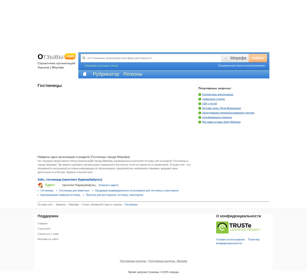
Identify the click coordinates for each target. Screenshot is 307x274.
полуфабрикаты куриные (217, 117)
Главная (42, 223)
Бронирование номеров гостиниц (60, 195)
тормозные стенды (213, 99)
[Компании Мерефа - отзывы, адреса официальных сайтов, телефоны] (84, 74)
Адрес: (50, 185)
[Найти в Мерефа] (84, 58)
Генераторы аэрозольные (217, 94)
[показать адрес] (108, 185)
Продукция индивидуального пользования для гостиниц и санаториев (136, 190)
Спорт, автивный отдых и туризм (101, 204)
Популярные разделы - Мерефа (168, 261)
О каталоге (44, 228)
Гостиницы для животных (74, 190)
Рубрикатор (106, 74)
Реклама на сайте (48, 239)
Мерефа (238, 58)
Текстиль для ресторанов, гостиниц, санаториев (114, 195)
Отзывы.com (45, 204)
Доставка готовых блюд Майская (221, 122)
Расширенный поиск (241, 65)
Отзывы (56, 56)
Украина (61, 204)
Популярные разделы (133, 261)
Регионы (132, 74)
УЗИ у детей (209, 103)
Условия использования (230, 239)
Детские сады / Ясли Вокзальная (221, 108)
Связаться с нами (48, 234)
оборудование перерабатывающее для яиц (228, 112)
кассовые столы (108, 65)
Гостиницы (47, 190)
